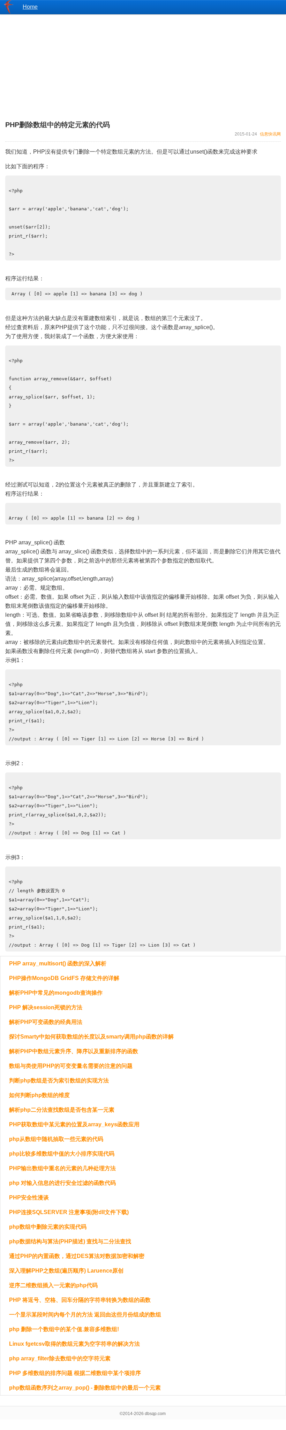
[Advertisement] (143, 63)
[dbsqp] (9, 12)
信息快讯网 (270, 134)
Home (30, 7)
